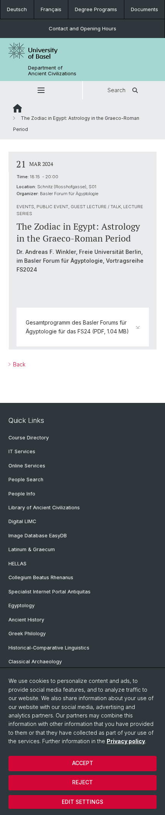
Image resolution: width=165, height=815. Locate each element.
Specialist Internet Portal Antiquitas (49, 592)
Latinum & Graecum (31, 549)
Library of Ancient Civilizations (44, 507)
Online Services (26, 466)
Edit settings (82, 801)
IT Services (21, 451)
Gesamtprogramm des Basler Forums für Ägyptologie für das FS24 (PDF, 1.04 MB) (77, 326)
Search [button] (116, 90)
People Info (21, 494)
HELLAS (17, 564)
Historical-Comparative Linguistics (48, 648)
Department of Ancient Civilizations (52, 70)
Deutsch (17, 9)
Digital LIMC (22, 521)
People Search (25, 479)
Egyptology (21, 605)
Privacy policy (126, 741)
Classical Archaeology (35, 661)
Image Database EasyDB (37, 535)
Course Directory (28, 438)
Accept (82, 763)
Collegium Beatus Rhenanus (40, 577)
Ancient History (26, 620)
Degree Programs (96, 9)
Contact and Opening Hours (82, 28)
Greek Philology (27, 633)
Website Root (17, 108)
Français (51, 9)
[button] (41, 90)
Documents (144, 9)
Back (18, 364)
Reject (82, 782)
